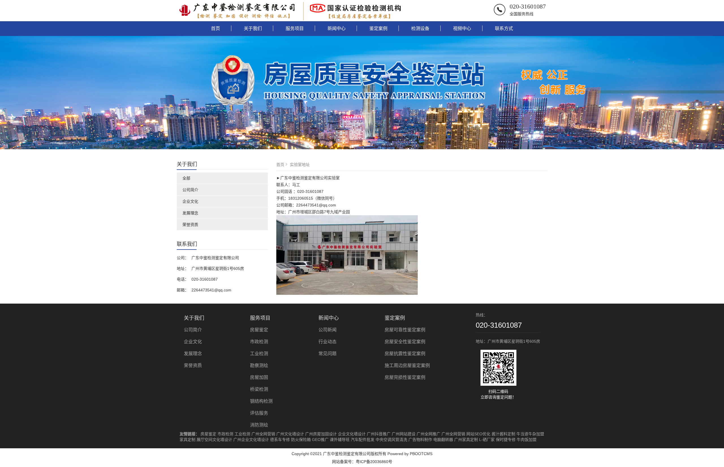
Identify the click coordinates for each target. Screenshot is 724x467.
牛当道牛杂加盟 (530, 434)
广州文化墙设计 (290, 434)
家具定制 (187, 439)
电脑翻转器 (443, 439)
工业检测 (259, 353)
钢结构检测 (261, 401)
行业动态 (327, 341)
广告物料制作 (420, 439)
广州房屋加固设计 (321, 434)
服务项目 (295, 28)
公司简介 (190, 189)
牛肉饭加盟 (526, 439)
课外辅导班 (340, 439)
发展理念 (190, 213)
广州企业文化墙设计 (251, 439)
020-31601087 (528, 6)
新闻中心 (336, 28)
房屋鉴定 (259, 329)
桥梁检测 (259, 389)
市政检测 (259, 341)
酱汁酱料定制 (503, 434)
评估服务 (259, 413)
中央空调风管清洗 (391, 439)
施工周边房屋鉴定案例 (407, 365)
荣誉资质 (190, 224)
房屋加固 (259, 377)
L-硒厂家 (487, 439)
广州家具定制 (466, 439)
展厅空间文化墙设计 (214, 439)
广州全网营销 (263, 434)
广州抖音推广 (379, 434)
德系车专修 (280, 439)
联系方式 (504, 28)
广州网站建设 (403, 434)
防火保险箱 (301, 439)
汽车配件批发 (362, 439)
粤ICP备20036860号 (374, 461)
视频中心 (462, 28)
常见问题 (327, 353)
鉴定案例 (378, 28)
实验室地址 (300, 164)
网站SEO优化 (478, 434)
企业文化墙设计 (352, 434)
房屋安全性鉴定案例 (405, 341)
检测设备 (420, 28)
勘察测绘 (259, 365)
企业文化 (190, 201)
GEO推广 (320, 439)
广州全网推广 (428, 434)
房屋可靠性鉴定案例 (405, 329)
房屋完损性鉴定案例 (405, 377)
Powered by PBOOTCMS (409, 453)
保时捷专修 (506, 439)
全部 (186, 178)
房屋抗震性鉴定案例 (405, 353)
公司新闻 (327, 329)
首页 (215, 28)
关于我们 (253, 28)
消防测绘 (259, 425)
